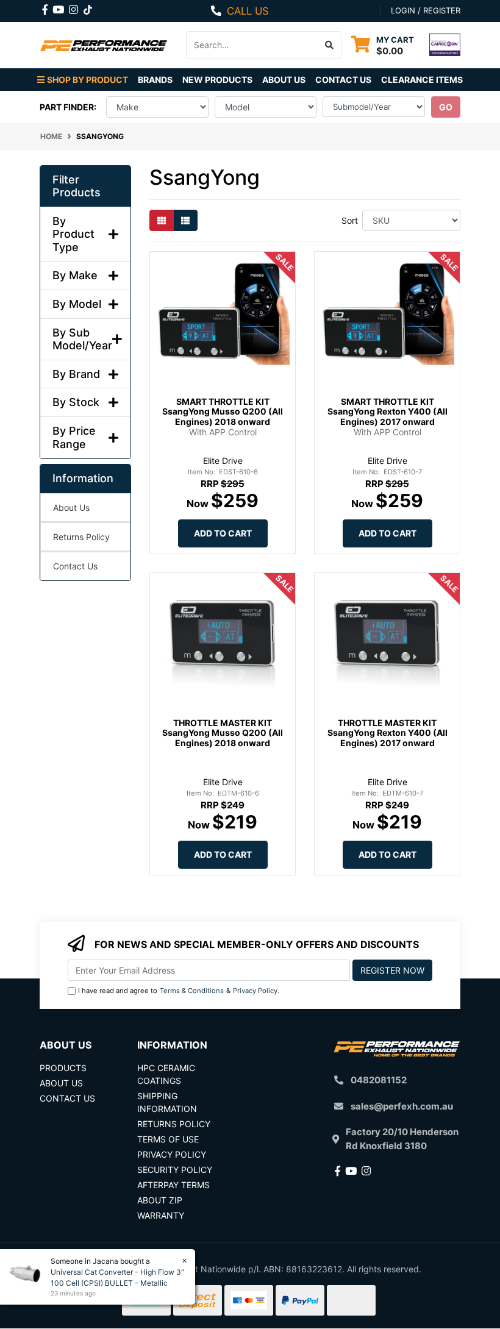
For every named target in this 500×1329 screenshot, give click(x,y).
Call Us (248, 11)
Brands (155, 79)
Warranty (160, 1215)
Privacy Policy (255, 990)
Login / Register (425, 10)
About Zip (159, 1200)
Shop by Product (87, 79)
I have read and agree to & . (178, 990)
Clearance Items (422, 79)
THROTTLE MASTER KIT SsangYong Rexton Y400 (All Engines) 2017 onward (387, 733)
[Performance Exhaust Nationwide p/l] (103, 45)
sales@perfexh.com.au (402, 1106)
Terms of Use (168, 1139)
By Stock (75, 402)
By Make (75, 275)
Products (63, 1068)
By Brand (76, 374)
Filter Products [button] (76, 186)
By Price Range (74, 437)
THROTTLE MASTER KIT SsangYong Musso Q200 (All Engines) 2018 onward (222, 733)
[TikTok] (88, 7)
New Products (217, 79)
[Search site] (329, 45)
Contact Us (343, 79)
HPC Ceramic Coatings (166, 1074)
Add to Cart (223, 533)
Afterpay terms (173, 1185)
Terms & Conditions (192, 990)
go (445, 107)
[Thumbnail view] (161, 220)
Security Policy (174, 1169)
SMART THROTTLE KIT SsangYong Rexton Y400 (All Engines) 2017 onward (387, 411)
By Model (76, 304)
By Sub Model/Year (82, 339)
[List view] (185, 220)
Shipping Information (167, 1102)
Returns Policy (81, 537)
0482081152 (379, 1080)
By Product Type (73, 234)
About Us (283, 79)
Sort (349, 220)
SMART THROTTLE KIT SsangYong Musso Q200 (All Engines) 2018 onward (222, 411)
